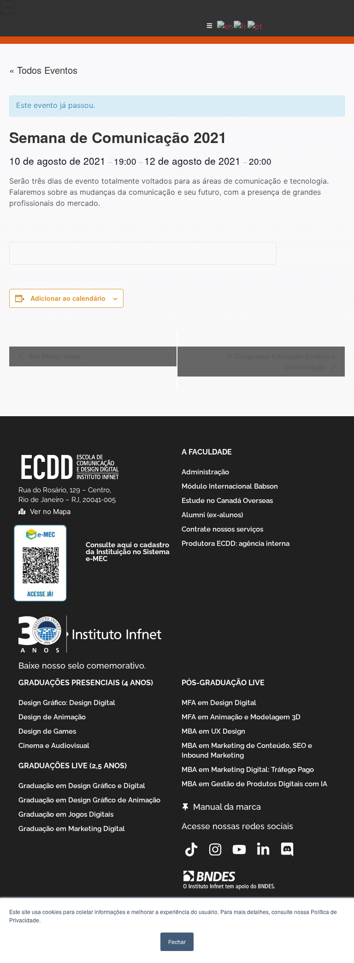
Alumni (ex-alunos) (212, 515)
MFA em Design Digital (219, 703)
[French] (241, 25)
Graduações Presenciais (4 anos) (85, 682)
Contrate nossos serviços (222, 529)
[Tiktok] (191, 849)
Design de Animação (52, 717)
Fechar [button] (177, 941)
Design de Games (47, 731)
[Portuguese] (255, 25)
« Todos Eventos (43, 70)
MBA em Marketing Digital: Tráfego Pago (248, 770)
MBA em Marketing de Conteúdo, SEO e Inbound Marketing (247, 751)
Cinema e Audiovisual (53, 746)
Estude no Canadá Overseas (227, 500)
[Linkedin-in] (263, 849)
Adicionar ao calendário (68, 298)
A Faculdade (207, 452)
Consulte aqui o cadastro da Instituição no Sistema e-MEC (128, 552)
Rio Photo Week (54, 356)
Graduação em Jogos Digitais (65, 814)
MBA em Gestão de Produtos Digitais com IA (254, 784)
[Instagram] (215, 849)
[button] (7, 7)
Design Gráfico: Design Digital (66, 703)
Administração (205, 472)
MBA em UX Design (213, 731)
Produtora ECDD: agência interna (235, 543)
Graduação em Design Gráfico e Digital (81, 786)
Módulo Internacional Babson (230, 486)
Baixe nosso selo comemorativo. (82, 665)
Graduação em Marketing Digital (71, 829)
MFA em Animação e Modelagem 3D (241, 717)
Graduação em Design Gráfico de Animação (89, 800)
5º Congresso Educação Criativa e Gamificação (281, 361)
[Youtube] (239, 849)
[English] (225, 25)
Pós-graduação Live (223, 682)
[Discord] (287, 849)
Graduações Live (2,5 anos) (72, 765)
